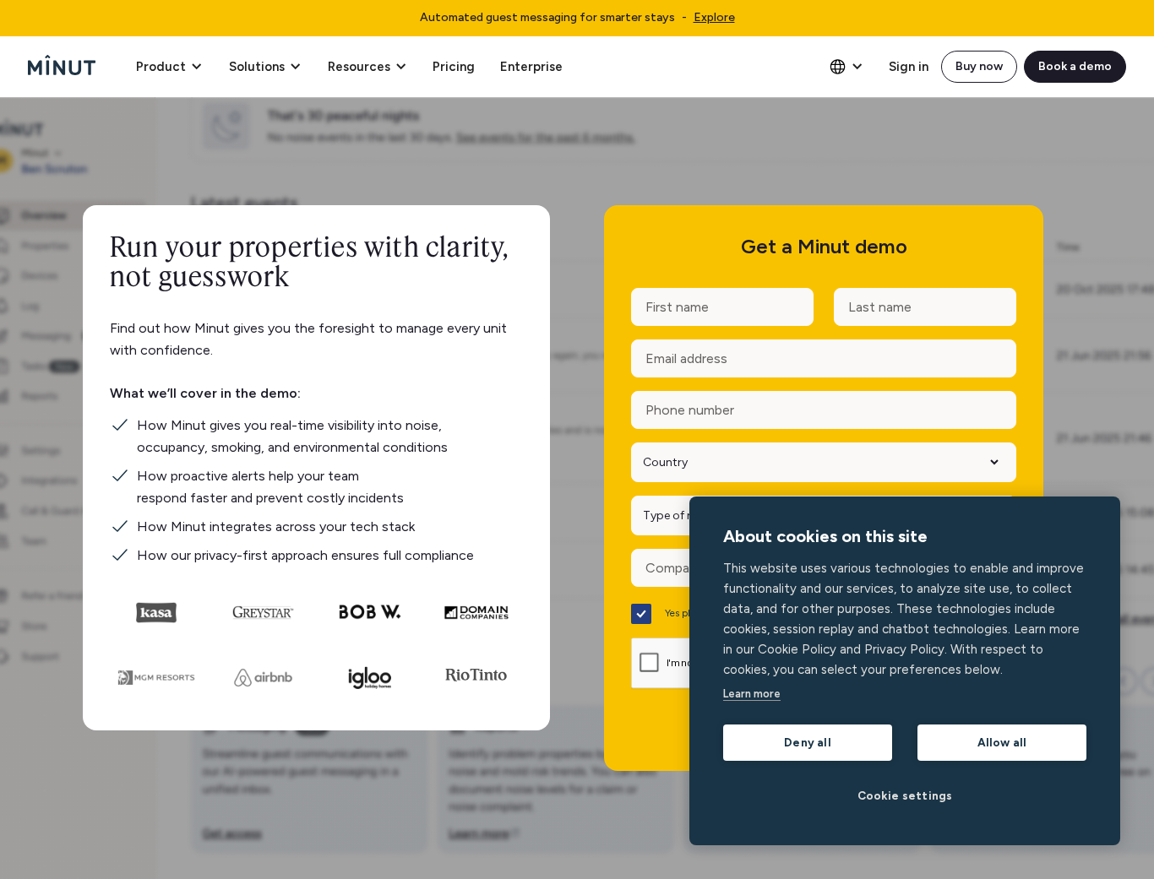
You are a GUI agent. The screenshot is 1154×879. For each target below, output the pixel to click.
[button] (168, 66)
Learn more (752, 693)
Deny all (807, 742)
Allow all (1002, 742)
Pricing (454, 66)
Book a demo (1075, 66)
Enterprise (531, 66)
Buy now (979, 66)
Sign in (908, 66)
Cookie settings (905, 795)
